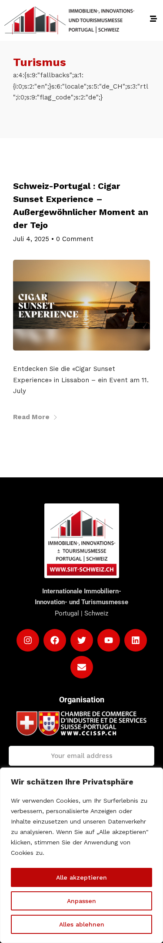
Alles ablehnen (81, 924)
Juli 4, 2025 (31, 239)
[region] (81, 855)
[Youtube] (108, 640)
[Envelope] (81, 667)
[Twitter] (81, 640)
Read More (31, 417)
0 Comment (74, 239)
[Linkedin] (135, 640)
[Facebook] (54, 640)
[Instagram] (28, 640)
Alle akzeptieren (81, 877)
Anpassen (81, 900)
